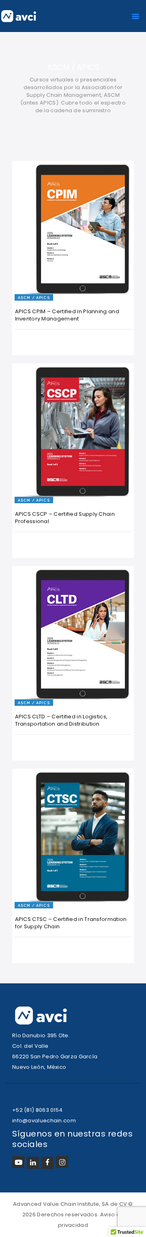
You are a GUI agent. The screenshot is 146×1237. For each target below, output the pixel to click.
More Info (39, 277)
